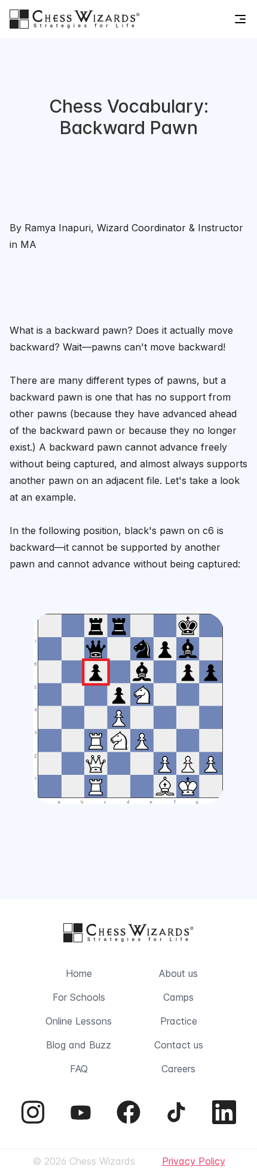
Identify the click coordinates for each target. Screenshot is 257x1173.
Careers (178, 1069)
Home (79, 973)
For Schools (79, 997)
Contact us (178, 1045)
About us (178, 973)
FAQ (79, 1069)
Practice (178, 1021)
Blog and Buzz (78, 1045)
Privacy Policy (193, 1161)
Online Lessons (78, 1021)
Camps (178, 997)
